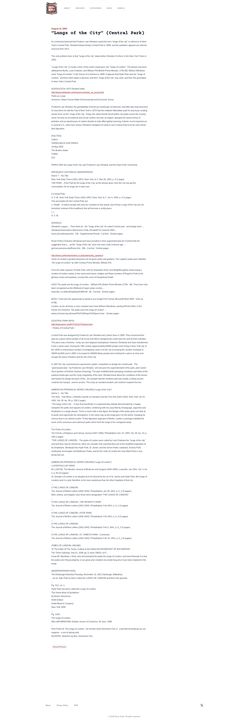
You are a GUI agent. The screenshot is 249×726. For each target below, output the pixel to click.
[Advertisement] (174, 47)
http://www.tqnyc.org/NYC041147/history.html (72, 324)
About (67, 8)
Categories (95, 8)
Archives (80, 8)
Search (121, 8)
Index (109, 8)
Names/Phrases (59, 647)
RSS (76, 705)
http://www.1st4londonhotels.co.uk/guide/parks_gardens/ (77, 255)
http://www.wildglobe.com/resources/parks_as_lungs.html (77, 92)
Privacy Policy (62, 705)
